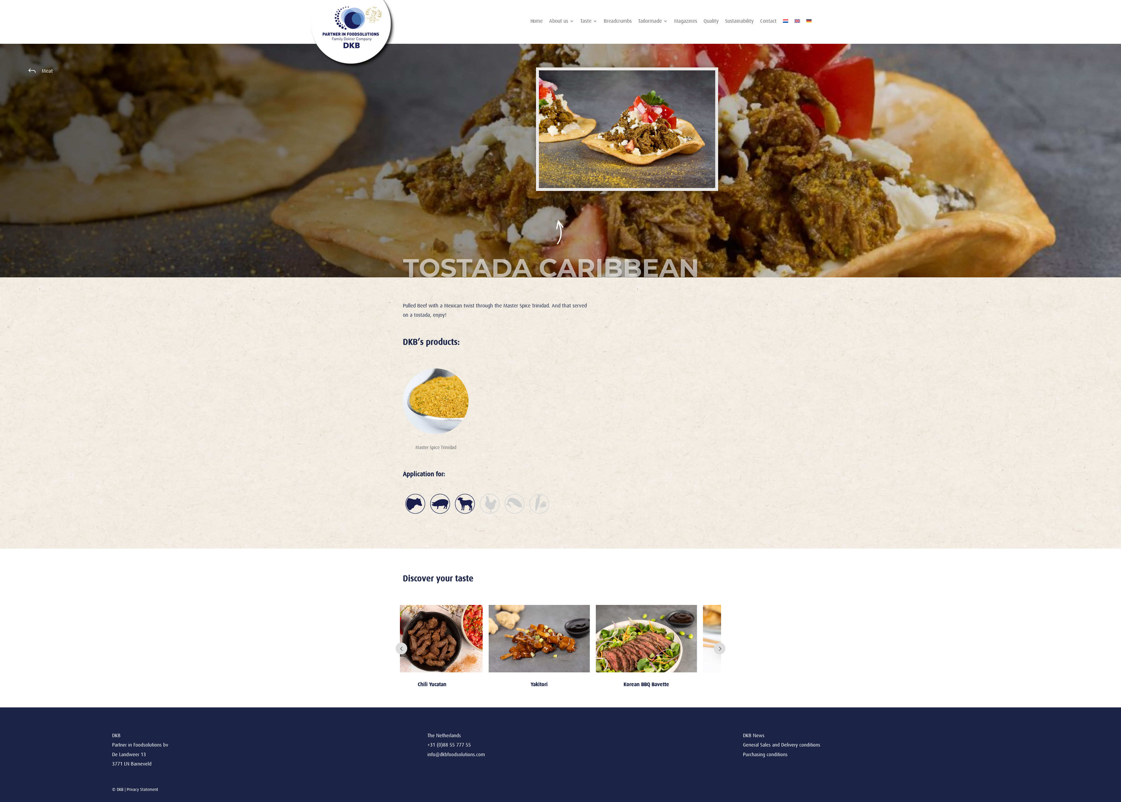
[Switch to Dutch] (785, 22)
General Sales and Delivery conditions (781, 745)
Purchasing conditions (765, 754)
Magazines (685, 21)
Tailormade (650, 21)
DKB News (754, 735)
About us (558, 21)
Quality (711, 21)
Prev (401, 648)
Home (536, 21)
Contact (768, 21)
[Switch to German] (809, 22)
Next (719, 648)
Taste (585, 21)
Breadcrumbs (618, 21)
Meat (47, 71)
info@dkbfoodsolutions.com (456, 754)
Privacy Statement (142, 789)
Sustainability (739, 21)
